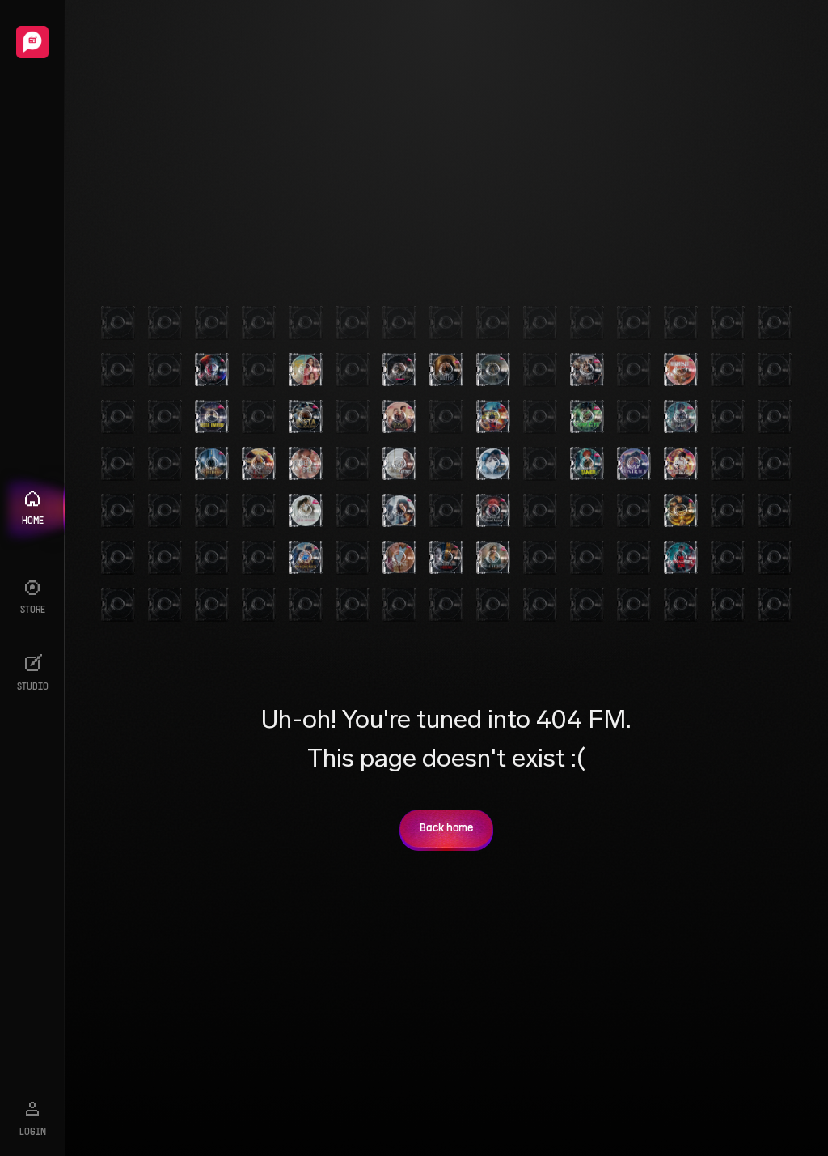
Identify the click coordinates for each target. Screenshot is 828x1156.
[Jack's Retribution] (681, 464)
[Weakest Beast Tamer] (587, 464)
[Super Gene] (681, 511)
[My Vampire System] (212, 370)
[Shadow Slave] (681, 417)
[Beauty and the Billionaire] (306, 511)
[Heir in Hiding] (212, 464)
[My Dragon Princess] (259, 464)
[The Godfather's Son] (681, 558)
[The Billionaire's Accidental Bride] (587, 370)
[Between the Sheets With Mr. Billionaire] (306, 464)
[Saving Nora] (306, 370)
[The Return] (493, 370)
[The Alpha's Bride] (446, 370)
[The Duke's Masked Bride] (399, 370)
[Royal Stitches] (493, 558)
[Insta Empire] (212, 417)
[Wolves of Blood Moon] (493, 511)
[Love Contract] (634, 464)
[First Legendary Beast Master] (493, 417)
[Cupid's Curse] (399, 464)
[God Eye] (587, 417)
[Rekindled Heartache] (681, 370)
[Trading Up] (493, 464)
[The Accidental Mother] (399, 511)
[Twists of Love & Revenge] (446, 558)
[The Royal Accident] (399, 417)
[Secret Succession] (399, 558)
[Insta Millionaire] (306, 417)
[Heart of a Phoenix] (306, 558)
